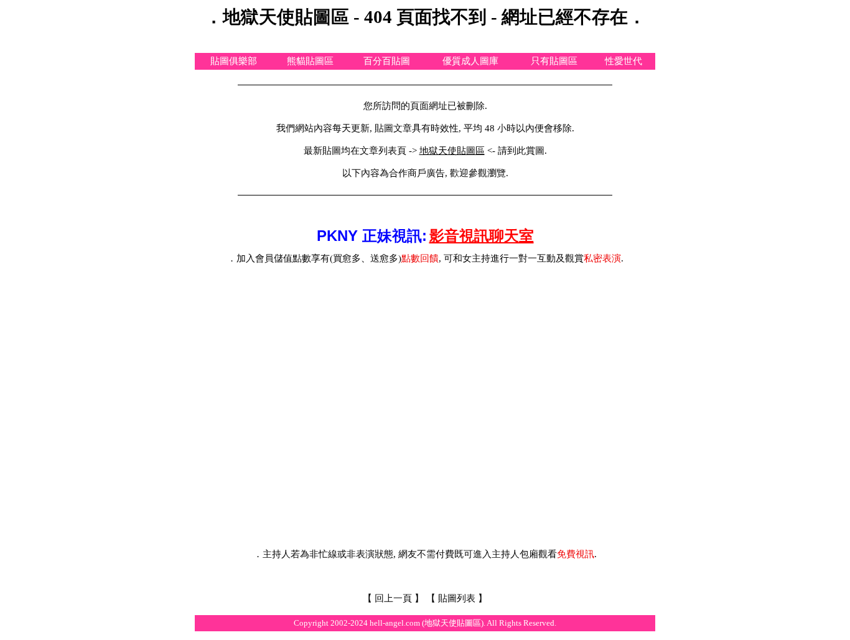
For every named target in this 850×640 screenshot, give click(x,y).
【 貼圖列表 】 (456, 598)
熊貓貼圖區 (310, 61)
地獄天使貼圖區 (452, 151)
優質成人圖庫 (470, 61)
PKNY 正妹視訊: (372, 235)
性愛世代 (623, 61)
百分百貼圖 (386, 61)
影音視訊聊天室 (481, 235)
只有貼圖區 (554, 61)
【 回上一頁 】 (393, 598)
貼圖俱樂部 (233, 61)
